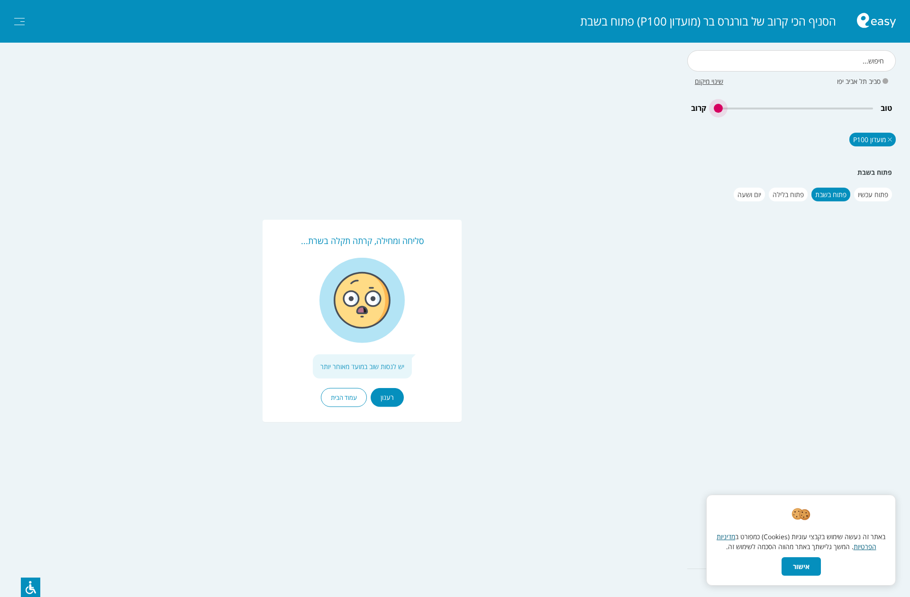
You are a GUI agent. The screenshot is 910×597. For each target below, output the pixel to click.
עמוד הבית (344, 397)
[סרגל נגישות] (30, 587)
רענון (387, 397)
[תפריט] (19, 21)
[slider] (793, 108)
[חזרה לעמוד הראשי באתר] (876, 21)
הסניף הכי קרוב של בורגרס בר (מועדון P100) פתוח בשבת (708, 21)
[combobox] (791, 61)
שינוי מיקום (709, 81)
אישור (801, 566)
